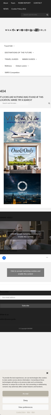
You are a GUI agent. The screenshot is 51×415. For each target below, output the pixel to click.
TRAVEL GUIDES (11, 59)
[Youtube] (31, 30)
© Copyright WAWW (25, 328)
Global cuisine (21, 66)
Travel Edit (8, 46)
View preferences (25, 407)
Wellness (8, 66)
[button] (47, 373)
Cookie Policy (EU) (18, 9)
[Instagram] (26, 30)
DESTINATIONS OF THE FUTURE (18, 53)
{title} (28, 412)
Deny (25, 400)
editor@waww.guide (8, 319)
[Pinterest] (22, 30)
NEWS (5, 9)
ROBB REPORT (24, 3)
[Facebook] (13, 30)
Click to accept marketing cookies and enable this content (25, 235)
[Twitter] (18, 30)
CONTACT (38, 3)
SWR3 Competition (12, 72)
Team (13, 3)
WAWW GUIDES (28, 59)
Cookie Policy (21, 412)
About (5, 3)
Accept (25, 394)
